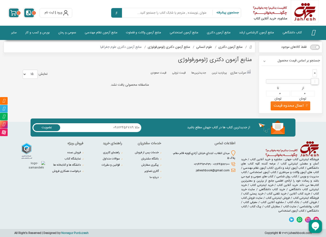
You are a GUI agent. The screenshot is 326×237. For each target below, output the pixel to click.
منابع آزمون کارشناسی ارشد (256, 32)
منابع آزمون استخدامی (184, 32)
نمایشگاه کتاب (73, 158)
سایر (14, 32)
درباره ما (154, 177)
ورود (59, 12)
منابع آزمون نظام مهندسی (101, 32)
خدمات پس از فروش (147, 152)
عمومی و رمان (67, 32)
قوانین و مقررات (111, 165)
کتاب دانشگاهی (292, 32)
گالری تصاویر (151, 171)
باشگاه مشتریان (150, 158)
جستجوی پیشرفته (227, 12)
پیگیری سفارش (150, 165)
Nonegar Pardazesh (75, 233)
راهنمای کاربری (112, 152)
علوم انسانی (204, 47)
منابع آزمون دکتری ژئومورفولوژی (169, 47)
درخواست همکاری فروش (67, 171)
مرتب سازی (238, 72)
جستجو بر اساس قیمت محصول (299, 61)
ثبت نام (49, 12)
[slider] (315, 81)
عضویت (47, 127)
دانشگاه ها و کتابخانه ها (67, 165)
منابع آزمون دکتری (219, 32)
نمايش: (42, 74)
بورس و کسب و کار (37, 32)
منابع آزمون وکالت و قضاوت (143, 32)
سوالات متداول (112, 158)
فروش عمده (74, 152)
